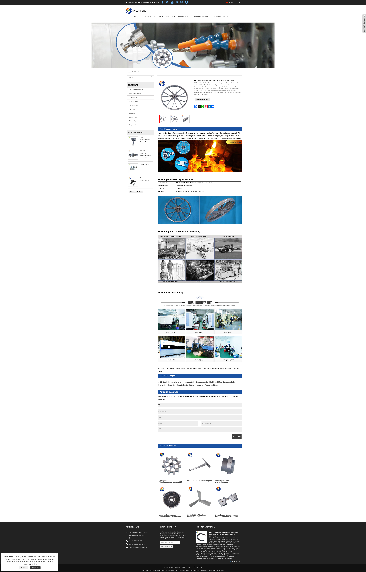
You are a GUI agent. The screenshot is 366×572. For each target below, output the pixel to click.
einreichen (237, 436)
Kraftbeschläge (133, 101)
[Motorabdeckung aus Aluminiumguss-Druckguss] (172, 499)
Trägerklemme (144, 164)
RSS (183, 567)
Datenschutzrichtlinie (29, 564)
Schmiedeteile (133, 117)
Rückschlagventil (134, 121)
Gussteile (132, 113)
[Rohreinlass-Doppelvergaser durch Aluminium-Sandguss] (228, 499)
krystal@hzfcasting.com (151, 2)
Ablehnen (23, 567)
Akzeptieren (35, 567)
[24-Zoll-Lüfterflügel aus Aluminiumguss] (200, 499)
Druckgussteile (133, 97)
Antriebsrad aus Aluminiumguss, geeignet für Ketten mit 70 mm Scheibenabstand (171, 481)
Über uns (146, 16)
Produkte (157, 16)
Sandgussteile (133, 105)
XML (188, 567)
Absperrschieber (134, 125)
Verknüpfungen (168, 567)
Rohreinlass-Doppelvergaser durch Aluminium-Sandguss (227, 515)
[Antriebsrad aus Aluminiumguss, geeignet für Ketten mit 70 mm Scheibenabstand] (172, 464)
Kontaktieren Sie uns (220, 16)
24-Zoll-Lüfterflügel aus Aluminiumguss (196, 515)
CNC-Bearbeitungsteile (136, 89)
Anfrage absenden (201, 16)
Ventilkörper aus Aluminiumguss (222, 481)
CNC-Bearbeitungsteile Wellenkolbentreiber (146, 140)
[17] (163, 119)
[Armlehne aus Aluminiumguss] (200, 464)
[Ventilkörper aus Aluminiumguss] (228, 464)
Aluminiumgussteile (143, 72)
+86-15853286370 (136, 541)
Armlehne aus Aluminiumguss (199, 481)
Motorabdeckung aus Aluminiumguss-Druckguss (170, 515)
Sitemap (177, 567)
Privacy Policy (198, 567)
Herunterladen (183, 16)
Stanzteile (132, 109)
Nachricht (169, 16)
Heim (136, 16)
